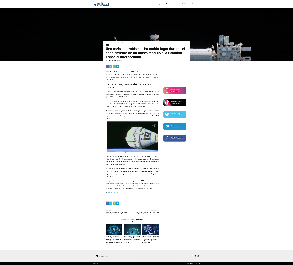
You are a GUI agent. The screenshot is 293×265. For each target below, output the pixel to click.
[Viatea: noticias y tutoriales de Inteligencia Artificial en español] (106, 4)
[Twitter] (110, 66)
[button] (199, 4)
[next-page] (109, 245)
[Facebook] (107, 66)
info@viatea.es (190, 263)
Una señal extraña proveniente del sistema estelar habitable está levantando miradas (116, 213)
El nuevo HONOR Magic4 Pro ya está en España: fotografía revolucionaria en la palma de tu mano (146, 213)
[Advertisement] (175, 74)
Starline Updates (113, 193)
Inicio (107, 43)
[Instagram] (195, 256)
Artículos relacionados (127, 219)
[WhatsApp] (114, 66)
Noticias (111, 43)
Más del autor (139, 219)
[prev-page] (107, 245)
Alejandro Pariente (112, 60)
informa (115, 156)
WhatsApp (197, 263)
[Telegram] (117, 66)
